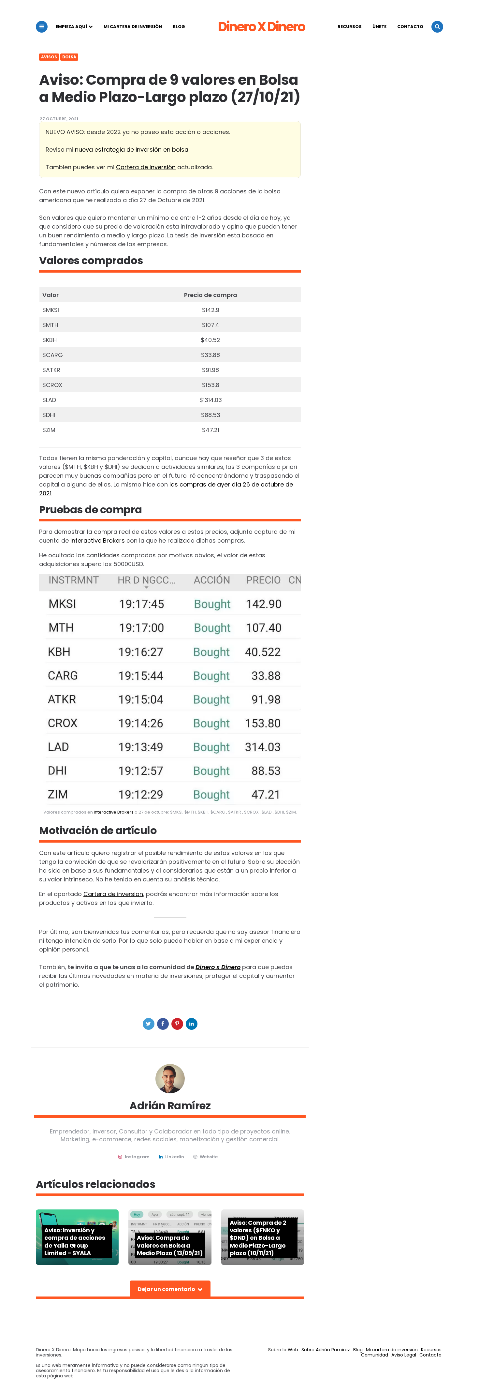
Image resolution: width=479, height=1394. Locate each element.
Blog (179, 26)
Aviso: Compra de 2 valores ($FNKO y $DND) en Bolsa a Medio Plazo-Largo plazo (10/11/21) (258, 1238)
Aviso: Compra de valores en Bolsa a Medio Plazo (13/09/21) (170, 1245)
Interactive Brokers (97, 540)
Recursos (350, 26)
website (209, 1157)
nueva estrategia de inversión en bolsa (131, 149)
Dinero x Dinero (218, 967)
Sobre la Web (283, 1349)
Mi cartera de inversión (133, 26)
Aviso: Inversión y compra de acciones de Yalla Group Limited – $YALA (74, 1241)
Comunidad (374, 1355)
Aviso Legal (403, 1355)
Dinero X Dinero (261, 27)
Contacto (410, 26)
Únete (379, 26)
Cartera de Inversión (146, 167)
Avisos (49, 57)
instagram (137, 1157)
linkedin (174, 1157)
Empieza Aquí (71, 26)
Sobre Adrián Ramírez (325, 1349)
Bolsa (69, 57)
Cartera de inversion (113, 894)
